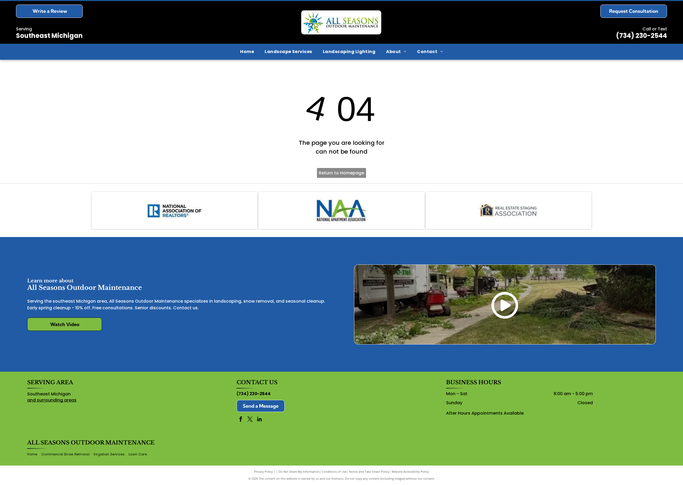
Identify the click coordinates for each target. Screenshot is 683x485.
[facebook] (241, 419)
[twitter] (250, 419)
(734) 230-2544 (641, 35)
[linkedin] (259, 419)
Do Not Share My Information (299, 472)
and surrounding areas (52, 400)
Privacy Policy (263, 472)
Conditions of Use (334, 472)
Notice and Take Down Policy (369, 472)
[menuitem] (247, 51)
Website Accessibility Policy (410, 472)
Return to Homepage (341, 173)
